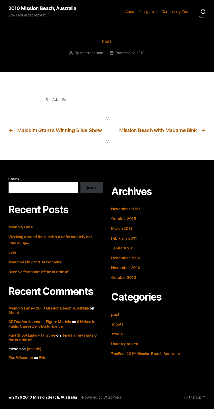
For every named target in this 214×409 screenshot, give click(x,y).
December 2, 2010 (130, 53)
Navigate (146, 11)
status (116, 334)
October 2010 (123, 277)
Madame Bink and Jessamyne (34, 262)
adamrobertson (92, 53)
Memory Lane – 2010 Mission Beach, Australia (48, 308)
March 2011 (121, 228)
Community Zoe (174, 11)
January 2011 (123, 248)
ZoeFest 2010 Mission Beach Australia (145, 353)
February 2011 (124, 238)
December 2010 (125, 258)
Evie (12, 252)
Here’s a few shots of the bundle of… (39, 272)
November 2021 (125, 209)
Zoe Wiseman (20, 357)
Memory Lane (20, 227)
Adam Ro (59, 99)
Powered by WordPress (102, 397)
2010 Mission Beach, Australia (42, 8)
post (107, 42)
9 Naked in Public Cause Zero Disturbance (51, 324)
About (130, 11)
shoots (117, 324)
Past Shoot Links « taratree (32, 335)
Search (13, 179)
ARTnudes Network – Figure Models (39, 322)
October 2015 (123, 218)
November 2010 (125, 268)
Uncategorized (124, 344)
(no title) (34, 349)
